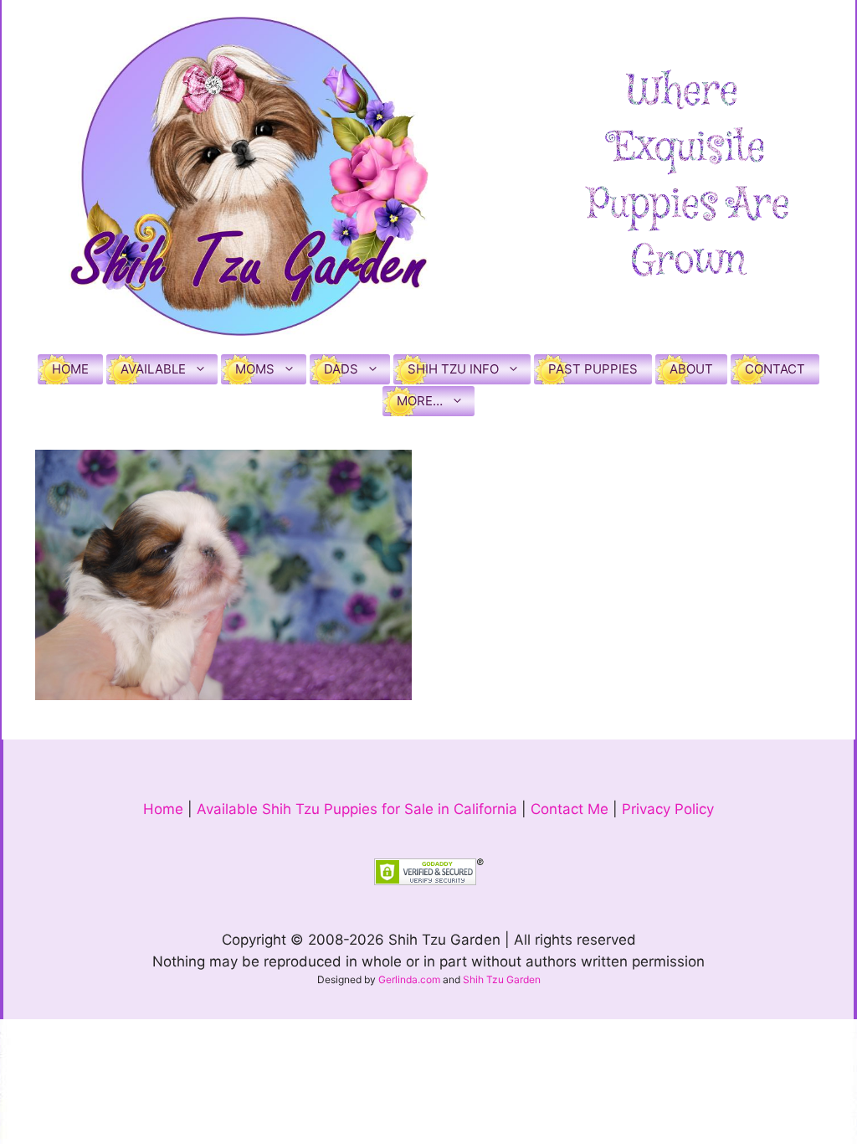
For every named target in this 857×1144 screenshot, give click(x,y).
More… (420, 401)
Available (153, 369)
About (691, 369)
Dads (341, 369)
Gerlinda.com (409, 979)
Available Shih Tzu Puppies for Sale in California (357, 809)
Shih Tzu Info (453, 369)
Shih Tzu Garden (502, 979)
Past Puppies (593, 369)
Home (70, 369)
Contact (775, 369)
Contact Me (569, 809)
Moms (255, 369)
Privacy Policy (668, 809)
